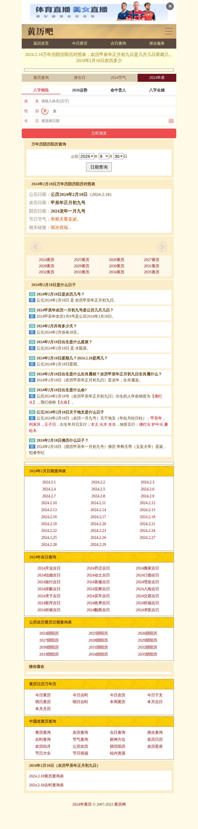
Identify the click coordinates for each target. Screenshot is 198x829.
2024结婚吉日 (49, 575)
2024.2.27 (147, 537)
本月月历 (43, 709)
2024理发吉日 (147, 582)
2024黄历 (46, 260)
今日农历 (117, 695)
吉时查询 (43, 739)
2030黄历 (116, 266)
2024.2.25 (49, 537)
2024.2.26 (98, 537)
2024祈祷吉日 (49, 610)
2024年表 (157, 77)
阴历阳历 (117, 746)
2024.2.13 (49, 510)
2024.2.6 (147, 489)
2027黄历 (151, 260)
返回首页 (41, 43)
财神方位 (117, 739)
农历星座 (155, 746)
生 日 (31, 121)
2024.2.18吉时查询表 (46, 785)
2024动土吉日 (98, 575)
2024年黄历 (82, 804)
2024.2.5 (98, 489)
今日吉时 (80, 695)
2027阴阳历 (49, 640)
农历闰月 (43, 746)
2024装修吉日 (98, 582)
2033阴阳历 (49, 654)
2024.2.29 (98, 544)
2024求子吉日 (49, 596)
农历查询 (80, 732)
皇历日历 (155, 739)
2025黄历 (81, 260)
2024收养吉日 (98, 603)
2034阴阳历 (98, 654)
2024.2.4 (49, 489)
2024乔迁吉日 (98, 568)
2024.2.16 (49, 517)
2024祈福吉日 (147, 603)
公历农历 (80, 746)
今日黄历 (79, 43)
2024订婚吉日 (147, 575)
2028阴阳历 (98, 640)
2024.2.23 (98, 530)
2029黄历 (81, 266)
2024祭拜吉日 (49, 603)
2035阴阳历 (147, 654)
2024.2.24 (147, 530)
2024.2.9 (147, 496)
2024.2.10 (49, 503)
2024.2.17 (98, 517)
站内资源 (117, 753)
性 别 (31, 111)
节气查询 (80, 739)
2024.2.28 (49, 544)
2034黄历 (116, 272)
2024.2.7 (49, 496)
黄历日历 (169, 31)
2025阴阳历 (98, 633)
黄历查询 (41, 77)
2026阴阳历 (147, 633)
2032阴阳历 (147, 647)
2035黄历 (151, 272)
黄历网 (120, 804)
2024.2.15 (147, 510)
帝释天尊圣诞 (64, 219)
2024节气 (118, 77)
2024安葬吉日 (98, 589)
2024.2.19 (49, 524)
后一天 (162, 247)
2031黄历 (151, 266)
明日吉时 (80, 702)
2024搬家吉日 (147, 568)
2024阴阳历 (49, 633)
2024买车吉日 (98, 596)
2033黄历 (81, 272)
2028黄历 (46, 266)
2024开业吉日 (49, 568)
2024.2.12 (147, 503)
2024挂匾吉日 (49, 589)
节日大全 (43, 753)
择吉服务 (157, 43)
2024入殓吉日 (147, 589)
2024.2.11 (98, 503)
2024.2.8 (98, 496)
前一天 (36, 247)
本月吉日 (155, 702)
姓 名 (31, 101)
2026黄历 (116, 260)
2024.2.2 (98, 482)
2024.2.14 (98, 510)
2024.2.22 (49, 530)
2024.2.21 (147, 524)
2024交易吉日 (147, 596)
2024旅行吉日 (49, 582)
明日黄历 (43, 702)
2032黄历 (46, 272)
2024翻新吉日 (98, 610)
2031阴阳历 (98, 647)
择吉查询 (155, 732)
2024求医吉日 (147, 610)
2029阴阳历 (147, 640)
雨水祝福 (59, 227)
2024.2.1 (49, 482)
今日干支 (155, 695)
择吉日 (79, 77)
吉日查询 (118, 43)
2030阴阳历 (49, 647)
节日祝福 (80, 753)
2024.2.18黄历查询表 (46, 776)
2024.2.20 (98, 524)
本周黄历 (117, 702)
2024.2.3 (147, 482)
